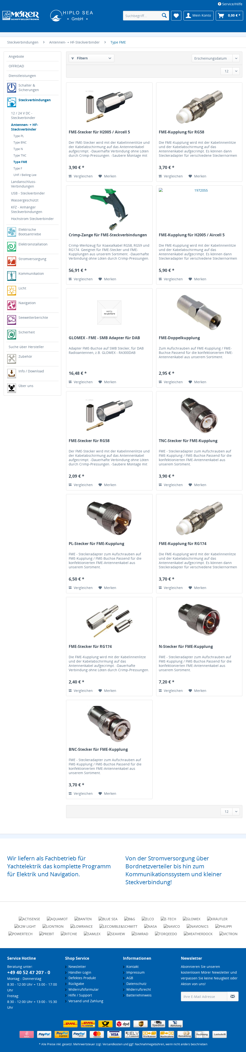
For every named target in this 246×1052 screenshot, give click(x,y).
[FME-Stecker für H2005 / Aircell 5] (109, 106)
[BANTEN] (83, 917)
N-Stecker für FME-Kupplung (186, 646)
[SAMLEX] (92, 932)
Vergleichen (83, 176)
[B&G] (129, 917)
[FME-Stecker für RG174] (109, 621)
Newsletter (76, 966)
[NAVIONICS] (197, 924)
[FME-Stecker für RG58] (109, 415)
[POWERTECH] (20, 932)
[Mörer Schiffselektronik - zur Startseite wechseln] (47, 16)
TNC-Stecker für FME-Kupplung (188, 440)
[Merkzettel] (176, 15)
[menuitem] (230, 4)
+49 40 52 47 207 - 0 (28, 972)
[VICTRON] (228, 932)
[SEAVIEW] (116, 932)
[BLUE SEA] (108, 917)
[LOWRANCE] (82, 924)
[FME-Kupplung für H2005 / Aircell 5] (199, 209)
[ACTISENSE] (29, 917)
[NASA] (150, 924)
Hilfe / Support (79, 995)
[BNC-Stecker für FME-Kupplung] (109, 724)
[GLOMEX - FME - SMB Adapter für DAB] (109, 312)
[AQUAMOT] (57, 917)
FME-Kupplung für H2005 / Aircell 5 (192, 235)
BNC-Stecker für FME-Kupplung (98, 749)
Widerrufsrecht (137, 989)
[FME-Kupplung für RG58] (199, 106)
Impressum (134, 972)
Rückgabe (75, 983)
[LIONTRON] (53, 924)
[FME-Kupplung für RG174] (199, 518)
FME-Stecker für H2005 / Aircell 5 (99, 132)
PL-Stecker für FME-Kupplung (96, 543)
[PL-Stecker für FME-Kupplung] (109, 518)
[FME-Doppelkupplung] (199, 312)
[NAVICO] (172, 924)
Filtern (82, 58)
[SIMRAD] (140, 932)
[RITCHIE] (69, 932)
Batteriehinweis (138, 995)
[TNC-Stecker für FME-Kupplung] (199, 415)
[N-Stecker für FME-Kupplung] (199, 621)
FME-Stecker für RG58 (89, 440)
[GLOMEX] (191, 917)
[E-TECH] (168, 917)
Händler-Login (79, 972)
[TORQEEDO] (166, 932)
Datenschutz (135, 983)
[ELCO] (148, 917)
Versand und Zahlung (85, 1001)
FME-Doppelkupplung (179, 337)
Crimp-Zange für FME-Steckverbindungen (108, 235)
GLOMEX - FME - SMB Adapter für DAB (104, 337)
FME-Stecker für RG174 (90, 646)
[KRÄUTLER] (217, 917)
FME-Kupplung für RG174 (182, 543)
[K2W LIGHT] (25, 924)
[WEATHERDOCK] (198, 932)
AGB (128, 978)
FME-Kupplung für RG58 (181, 132)
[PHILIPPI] (223, 924)
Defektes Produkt (81, 978)
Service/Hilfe (231, 4)
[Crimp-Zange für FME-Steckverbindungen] (109, 209)
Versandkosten (113, 1044)
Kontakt (131, 966)
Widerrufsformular (83, 989)
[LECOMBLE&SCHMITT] (118, 924)
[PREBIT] (46, 932)
